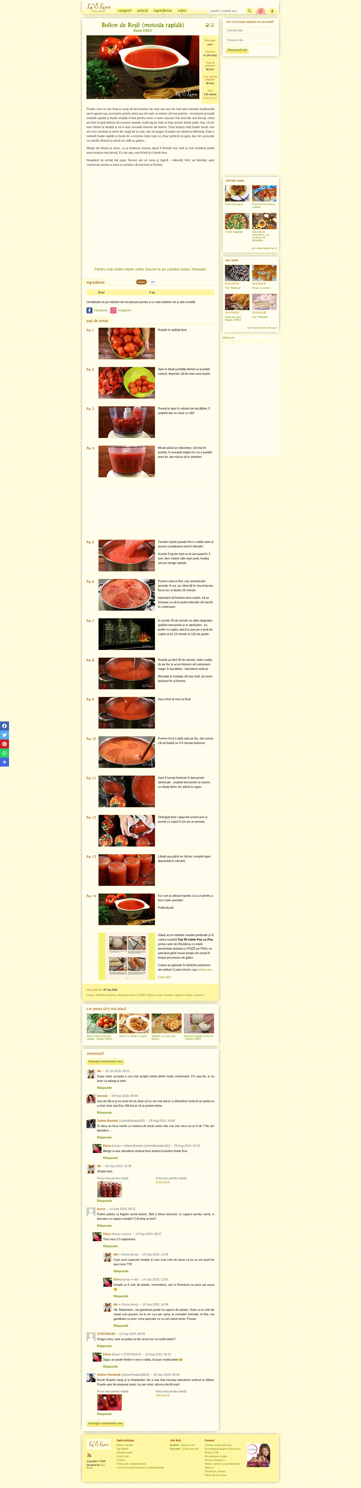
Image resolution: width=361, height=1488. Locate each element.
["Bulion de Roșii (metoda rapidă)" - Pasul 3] (127, 422)
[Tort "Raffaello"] (264, 302)
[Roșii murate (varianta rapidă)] (102, 1024)
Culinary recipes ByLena (218, 1445)
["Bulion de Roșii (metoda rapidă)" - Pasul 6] (127, 595)
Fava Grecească (234, 204)
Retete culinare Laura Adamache (222, 1463)
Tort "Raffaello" (260, 317)
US (152, 281)
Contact (121, 1460)
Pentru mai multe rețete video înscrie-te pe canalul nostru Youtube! (150, 269)
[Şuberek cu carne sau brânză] (167, 1024)
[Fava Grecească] (237, 193)
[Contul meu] (272, 10)
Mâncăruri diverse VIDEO (132, 995)
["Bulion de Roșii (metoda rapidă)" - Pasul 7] (127, 634)
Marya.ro (209, 1467)
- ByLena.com (182, 1445)
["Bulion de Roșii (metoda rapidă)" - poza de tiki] (109, 1189)
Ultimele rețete (124, 1452)
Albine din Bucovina (215, 1475)
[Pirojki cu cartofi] (264, 273)
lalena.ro (228, 337)
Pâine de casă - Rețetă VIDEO (233, 318)
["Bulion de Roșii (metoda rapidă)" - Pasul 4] (127, 461)
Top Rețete (122, 1448)
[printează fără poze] (212, 25)
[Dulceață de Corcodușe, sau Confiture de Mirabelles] (264, 221)
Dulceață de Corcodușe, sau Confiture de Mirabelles (260, 236)
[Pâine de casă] (237, 302)
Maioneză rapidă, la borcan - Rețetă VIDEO (198, 1037)
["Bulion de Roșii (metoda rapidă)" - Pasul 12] (127, 831)
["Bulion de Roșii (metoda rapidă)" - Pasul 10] (127, 752)
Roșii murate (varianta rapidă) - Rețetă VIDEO (99, 1037)
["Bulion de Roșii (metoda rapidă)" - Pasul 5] (127, 555)
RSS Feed (89, 1455)
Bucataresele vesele (216, 1456)
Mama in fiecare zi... (216, 1460)
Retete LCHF (212, 1452)
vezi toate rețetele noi (263, 248)
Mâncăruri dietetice (106, 995)
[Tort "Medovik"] (237, 273)
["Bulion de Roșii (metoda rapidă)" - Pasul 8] (127, 673)
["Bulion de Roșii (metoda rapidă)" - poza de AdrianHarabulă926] (109, 1402)
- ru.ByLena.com (184, 1448)
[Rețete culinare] (98, 1444)
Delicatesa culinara (215, 1471)
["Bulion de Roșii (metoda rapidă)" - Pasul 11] (127, 791)
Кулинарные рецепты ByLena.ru (223, 1448)
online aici (205, 969)
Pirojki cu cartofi (261, 288)
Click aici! (164, 977)
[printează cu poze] (207, 25)
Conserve (198, 995)
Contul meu (123, 1456)
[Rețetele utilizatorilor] (261, 10)
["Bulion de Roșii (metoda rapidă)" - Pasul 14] (127, 909)
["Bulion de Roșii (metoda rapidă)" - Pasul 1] (127, 343)
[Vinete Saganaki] (237, 221)
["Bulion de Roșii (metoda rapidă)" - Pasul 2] (127, 383)
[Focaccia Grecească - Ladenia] (264, 193)
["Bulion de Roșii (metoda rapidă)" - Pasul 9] (127, 713)
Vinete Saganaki (234, 231)
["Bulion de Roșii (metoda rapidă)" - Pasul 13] (127, 870)
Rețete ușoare (155, 995)
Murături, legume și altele (178, 995)
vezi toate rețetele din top (261, 327)
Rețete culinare (125, 1445)
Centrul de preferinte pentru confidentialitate (140, 1467)
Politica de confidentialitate (131, 1463)
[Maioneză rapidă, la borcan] (199, 1024)
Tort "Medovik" (233, 288)
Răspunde (104, 1087)
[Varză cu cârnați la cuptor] (134, 1024)
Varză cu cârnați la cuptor (133, 1036)
